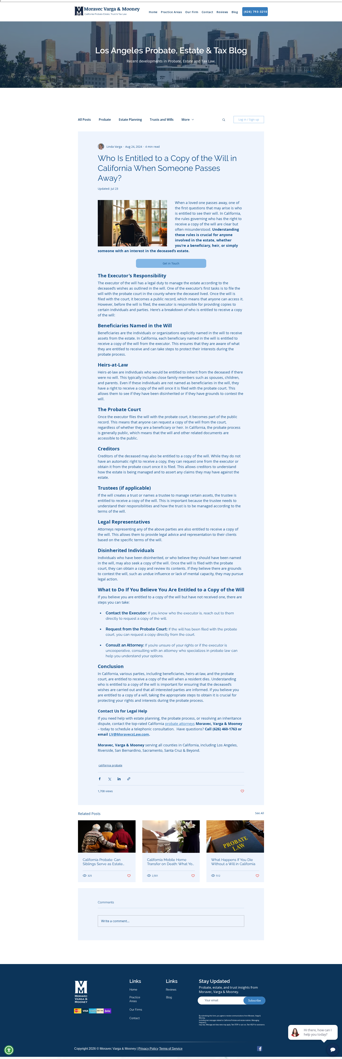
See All (259, 813)
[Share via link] (129, 779)
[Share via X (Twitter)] (109, 779)
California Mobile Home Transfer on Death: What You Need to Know (171, 862)
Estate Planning (130, 120)
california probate (110, 765)
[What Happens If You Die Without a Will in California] (235, 836)
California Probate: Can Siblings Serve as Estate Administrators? (103, 862)
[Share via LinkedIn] (119, 779)
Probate (105, 120)
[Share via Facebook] (100, 779)
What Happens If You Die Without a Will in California (233, 862)
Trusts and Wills (162, 120)
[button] (224, 119)
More (185, 120)
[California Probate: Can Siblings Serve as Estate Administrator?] (107, 836)
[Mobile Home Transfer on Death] (171, 836)
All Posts (84, 120)
